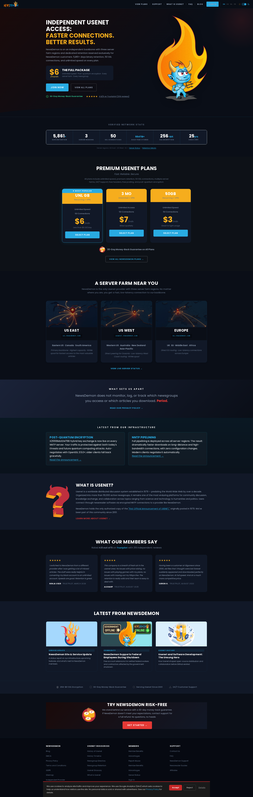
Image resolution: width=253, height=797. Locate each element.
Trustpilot (122, 547)
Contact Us (175, 751)
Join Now (57, 87)
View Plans (141, 4)
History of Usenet (94, 751)
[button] (244, 4)
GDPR (48, 770)
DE (228, 4)
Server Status (134, 148)
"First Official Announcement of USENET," (149, 508)
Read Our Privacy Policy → (126, 408)
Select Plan (82, 234)
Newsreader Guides (178, 765)
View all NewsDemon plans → (126, 259)
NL (231, 4)
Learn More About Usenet (92, 518)
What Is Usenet (175, 4)
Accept (175, 787)
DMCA (48, 756)
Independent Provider (55, 780)
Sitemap (50, 775)
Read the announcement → (65, 459)
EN (224, 4)
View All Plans (84, 87)
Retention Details (149, 148)
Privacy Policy (52, 761)
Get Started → (137, 725)
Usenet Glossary (94, 770)
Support (157, 4)
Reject (190, 787)
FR (235, 4)
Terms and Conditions (56, 765)
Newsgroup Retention (96, 765)
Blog (200, 4)
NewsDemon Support (179, 761)
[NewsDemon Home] (11, 4)
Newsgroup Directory (96, 761)
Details (202, 787)
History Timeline (94, 756)
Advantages (134, 756)
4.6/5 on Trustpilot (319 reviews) (114, 96)
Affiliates (173, 770)
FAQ (190, 4)
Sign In (212, 4)
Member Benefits (136, 751)
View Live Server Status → (126, 368)
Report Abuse (134, 761)
